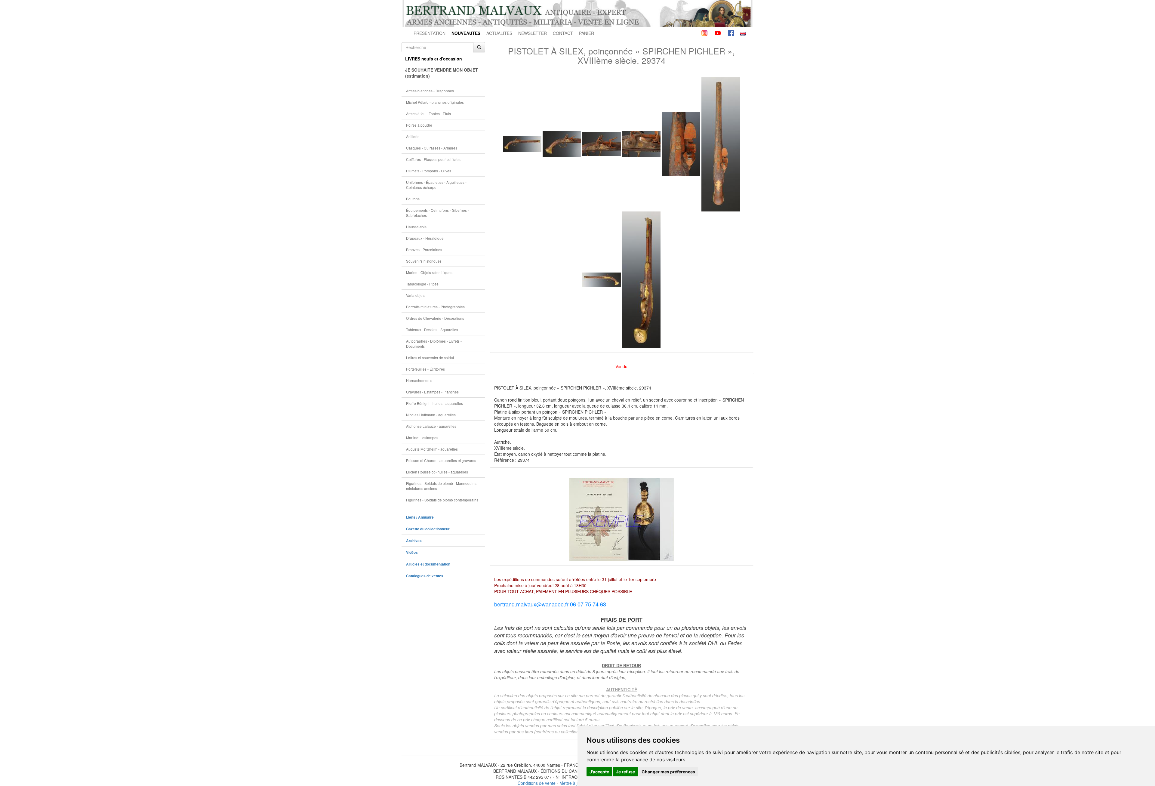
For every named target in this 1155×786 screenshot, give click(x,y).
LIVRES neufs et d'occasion (433, 59)
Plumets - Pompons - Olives (428, 170)
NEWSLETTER (532, 33)
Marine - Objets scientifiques (429, 272)
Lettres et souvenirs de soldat (430, 357)
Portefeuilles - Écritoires (425, 368)
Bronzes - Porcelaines (424, 249)
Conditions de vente (537, 783)
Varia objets (415, 295)
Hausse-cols (416, 226)
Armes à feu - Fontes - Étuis (428, 113)
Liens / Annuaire (420, 517)
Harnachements (419, 380)
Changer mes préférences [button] (668, 771)
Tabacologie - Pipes (422, 283)
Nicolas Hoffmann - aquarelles (431, 414)
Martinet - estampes (422, 437)
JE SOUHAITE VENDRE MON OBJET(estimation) (441, 73)
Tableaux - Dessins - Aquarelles (432, 329)
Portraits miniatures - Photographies (435, 306)
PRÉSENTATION (429, 33)
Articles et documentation (428, 564)
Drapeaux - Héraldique (425, 238)
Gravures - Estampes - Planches (432, 391)
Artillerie (413, 136)
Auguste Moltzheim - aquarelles (432, 449)
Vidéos (412, 552)
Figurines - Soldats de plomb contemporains (442, 499)
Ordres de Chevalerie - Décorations (435, 318)
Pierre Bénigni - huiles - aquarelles (434, 403)
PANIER (586, 33)
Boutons (413, 198)
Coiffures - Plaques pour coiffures (433, 159)
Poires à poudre (419, 125)
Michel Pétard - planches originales (435, 102)
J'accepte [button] (599, 771)
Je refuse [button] (625, 771)
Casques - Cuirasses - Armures (431, 147)
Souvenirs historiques (424, 261)
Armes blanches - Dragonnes (430, 90)
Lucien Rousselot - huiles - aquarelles (437, 471)
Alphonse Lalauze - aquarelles (431, 426)
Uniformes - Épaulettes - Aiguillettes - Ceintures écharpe (436, 185)
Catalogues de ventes (424, 575)
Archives (414, 540)
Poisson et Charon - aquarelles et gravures (441, 460)
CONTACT (563, 33)
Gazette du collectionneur (428, 529)
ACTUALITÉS (499, 33)
